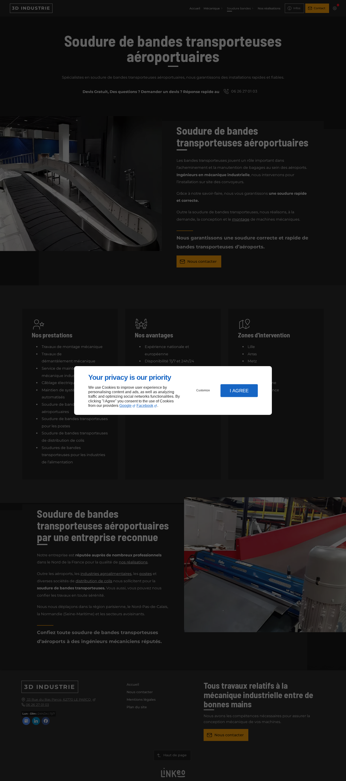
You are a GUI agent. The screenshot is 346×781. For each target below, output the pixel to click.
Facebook (145, 406)
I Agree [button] (239, 390)
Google (125, 406)
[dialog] (173, 390)
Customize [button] (203, 390)
